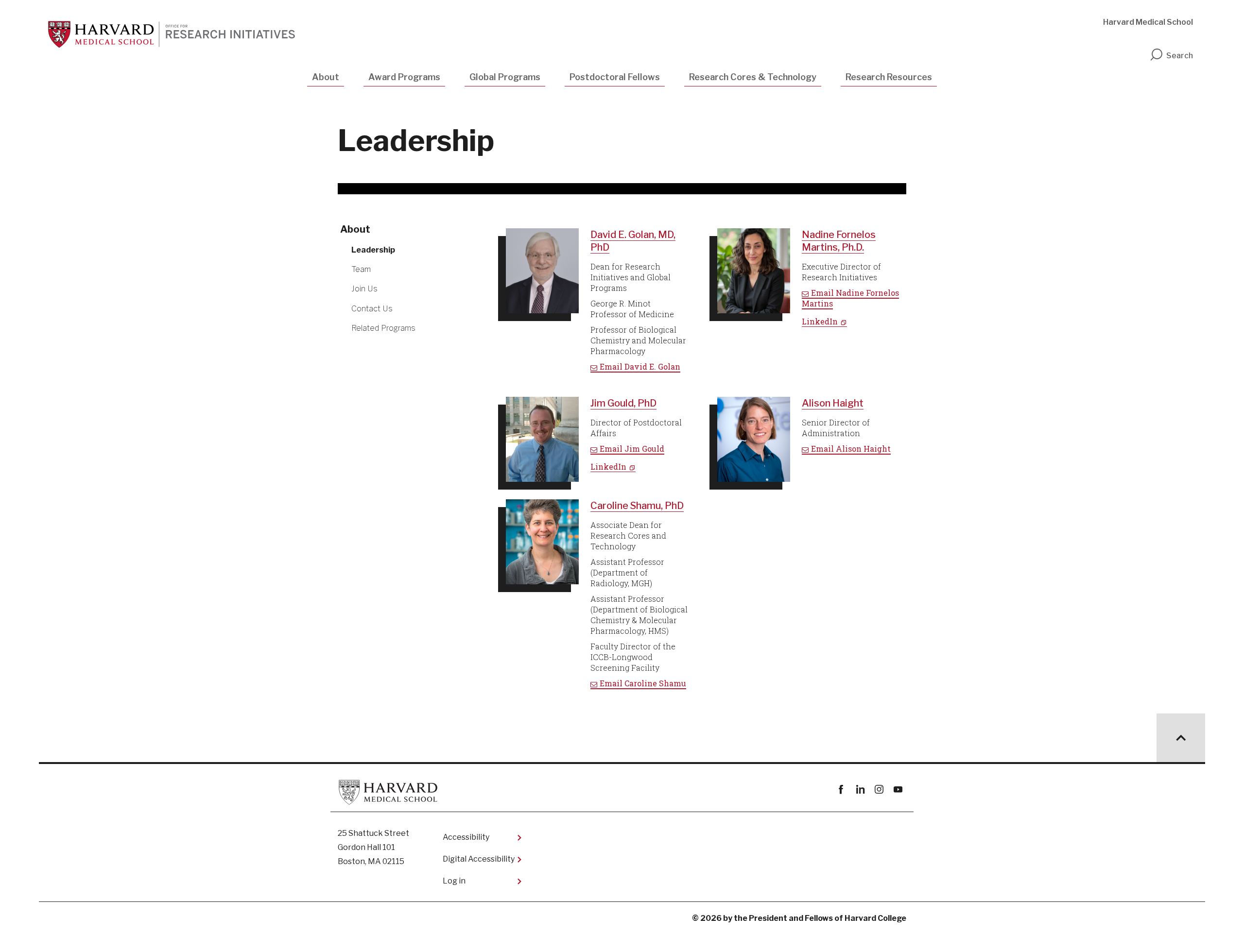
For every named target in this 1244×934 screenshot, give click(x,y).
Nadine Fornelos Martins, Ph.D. (839, 241)
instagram (878, 789)
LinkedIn (820, 321)
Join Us (364, 288)
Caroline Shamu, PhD (637, 505)
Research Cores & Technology (752, 77)
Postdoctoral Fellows (615, 77)
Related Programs (383, 328)
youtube (897, 789)
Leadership (373, 250)
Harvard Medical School (1148, 22)
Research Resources (889, 77)
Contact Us (372, 308)
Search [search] (1179, 55)
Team (361, 269)
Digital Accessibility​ (479, 859)
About (325, 77)
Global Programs (504, 77)
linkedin (859, 789)
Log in (454, 880)
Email (640, 366)
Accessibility (466, 837)
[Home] (174, 34)
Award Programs (404, 77)
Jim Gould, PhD (623, 403)
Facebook (840, 789)
